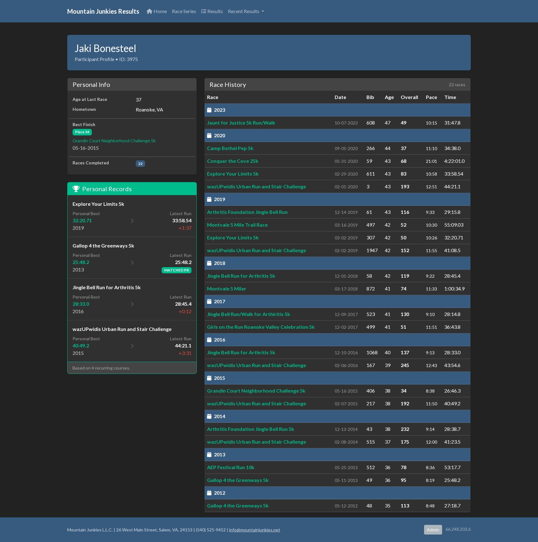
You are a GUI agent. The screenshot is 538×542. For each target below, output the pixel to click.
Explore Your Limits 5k (233, 174)
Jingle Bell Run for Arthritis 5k (241, 276)
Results (215, 11)
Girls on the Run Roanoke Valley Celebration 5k (261, 327)
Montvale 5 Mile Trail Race (237, 225)
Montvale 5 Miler (226, 288)
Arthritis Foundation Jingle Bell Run (247, 212)
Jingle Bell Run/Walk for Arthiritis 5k (248, 314)
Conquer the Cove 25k (232, 161)
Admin (433, 529)
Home (160, 11)
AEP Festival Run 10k (230, 467)
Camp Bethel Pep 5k (230, 148)
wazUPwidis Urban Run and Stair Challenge (256, 186)
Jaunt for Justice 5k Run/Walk (241, 122)
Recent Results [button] (244, 11)
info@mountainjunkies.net (254, 529)
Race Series (184, 11)
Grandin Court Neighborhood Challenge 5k (114, 140)
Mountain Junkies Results (103, 11)
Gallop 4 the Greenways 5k (238, 480)
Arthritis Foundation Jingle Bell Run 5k (250, 429)
